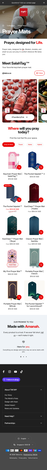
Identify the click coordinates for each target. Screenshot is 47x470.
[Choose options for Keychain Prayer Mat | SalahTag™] (7, 110)
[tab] (8, 144)
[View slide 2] (23, 356)
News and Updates (12, 408)
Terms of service (33, 458)
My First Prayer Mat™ (12, 271)
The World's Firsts (11, 398)
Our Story (8, 395)
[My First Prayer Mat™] (12, 258)
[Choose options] (19, 167)
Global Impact (10, 405)
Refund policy (13, 458)
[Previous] (3, 2)
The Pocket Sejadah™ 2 (34, 174)
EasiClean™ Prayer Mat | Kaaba (34, 207)
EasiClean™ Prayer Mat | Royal (12, 240)
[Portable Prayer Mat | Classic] (34, 258)
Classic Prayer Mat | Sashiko (34, 240)
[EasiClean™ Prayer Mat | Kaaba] (34, 193)
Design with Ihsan (11, 402)
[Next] (43, 2)
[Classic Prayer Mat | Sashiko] (34, 225)
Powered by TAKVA (30, 454)
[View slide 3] (26, 356)
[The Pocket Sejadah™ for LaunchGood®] (34, 290)
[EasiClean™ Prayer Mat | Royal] (12, 225)
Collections (11, 25)
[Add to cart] (41, 297)
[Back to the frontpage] (3, 25)
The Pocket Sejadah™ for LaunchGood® (34, 305)
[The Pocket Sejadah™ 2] (34, 160)
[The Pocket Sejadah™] (12, 193)
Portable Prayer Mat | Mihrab (13, 305)
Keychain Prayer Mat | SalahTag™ (12, 175)
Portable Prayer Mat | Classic (34, 272)
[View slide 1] (20, 356)
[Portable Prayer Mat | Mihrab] (12, 290)
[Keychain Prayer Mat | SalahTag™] (12, 160)
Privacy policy (23, 458)
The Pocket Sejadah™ (12, 206)
